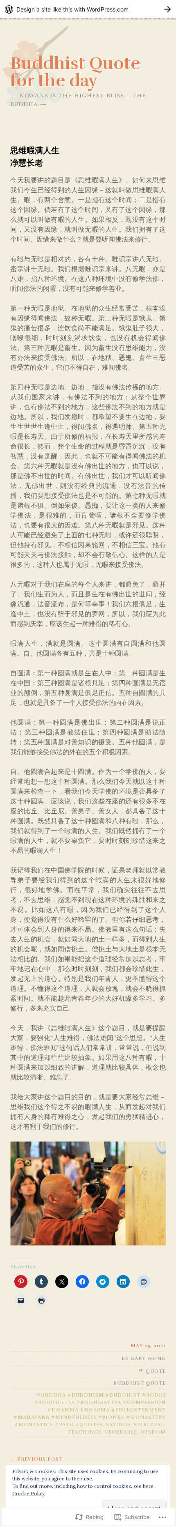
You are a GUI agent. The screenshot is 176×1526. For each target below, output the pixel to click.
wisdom (153, 1432)
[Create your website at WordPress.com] (88, 9)
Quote (156, 1371)
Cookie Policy (28, 1493)
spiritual (149, 1424)
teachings (85, 1432)
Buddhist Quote (139, 1383)
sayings (118, 1424)
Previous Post (36, 1459)
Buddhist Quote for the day (75, 72)
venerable (121, 1432)
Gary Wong (148, 1358)
